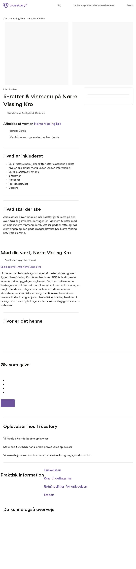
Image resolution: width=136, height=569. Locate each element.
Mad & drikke (38, 18)
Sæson (49, 495)
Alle (5, 18)
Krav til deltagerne (58, 478)
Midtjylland (19, 18)
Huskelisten (53, 470)
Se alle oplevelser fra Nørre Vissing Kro (21, 266)
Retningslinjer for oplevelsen (66, 486)
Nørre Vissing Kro (47, 124)
